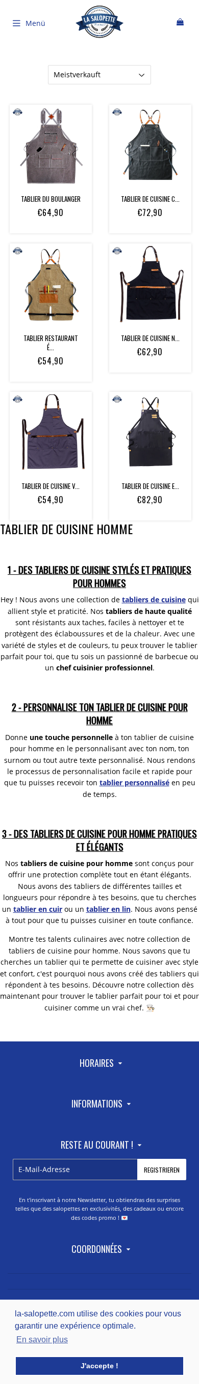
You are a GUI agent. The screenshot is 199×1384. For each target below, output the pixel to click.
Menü (35, 23)
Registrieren (162, 1169)
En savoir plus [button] (42, 1339)
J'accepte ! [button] (99, 1366)
